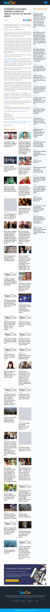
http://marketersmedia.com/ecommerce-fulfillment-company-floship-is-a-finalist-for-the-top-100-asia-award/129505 (17, 122)
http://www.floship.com (22, 111)
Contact (36, 601)
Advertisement (30, 601)
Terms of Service (15, 601)
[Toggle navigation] (45, 2)
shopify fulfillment (7, 104)
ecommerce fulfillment (13, 61)
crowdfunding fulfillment (9, 60)
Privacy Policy (22, 601)
